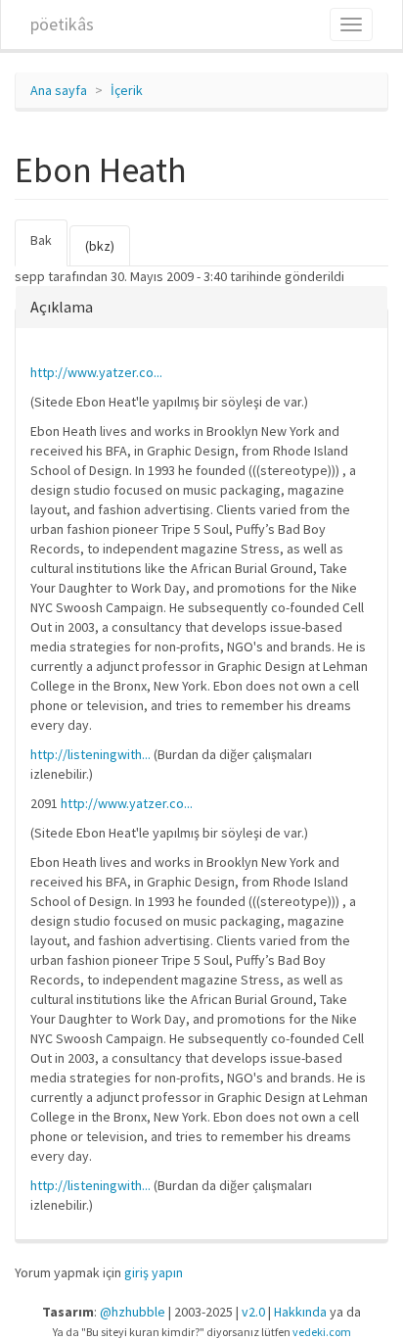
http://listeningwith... (90, 754)
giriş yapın (153, 1272)
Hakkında (300, 1311)
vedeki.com (321, 1331)
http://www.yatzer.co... (96, 372)
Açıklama (61, 306)
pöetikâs (62, 24)
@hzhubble (132, 1311)
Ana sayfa (58, 90)
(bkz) (99, 246)
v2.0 (253, 1311)
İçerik (127, 90)
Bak (48, 248)
